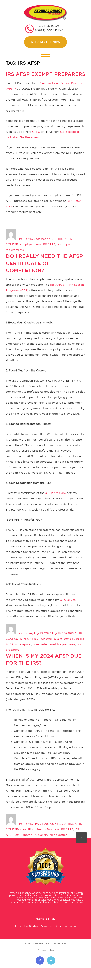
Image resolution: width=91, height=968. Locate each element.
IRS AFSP (48, 244)
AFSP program (55, 493)
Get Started (31, 925)
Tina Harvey (25, 239)
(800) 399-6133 (49, 30)
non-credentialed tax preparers (54, 644)
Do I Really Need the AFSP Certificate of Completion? (44, 263)
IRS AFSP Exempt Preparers (45, 74)
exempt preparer (29, 244)
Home (17, 925)
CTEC (36, 131)
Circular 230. (68, 600)
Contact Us (70, 925)
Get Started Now (45, 42)
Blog (58, 925)
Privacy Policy (45, 949)
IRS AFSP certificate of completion (55, 638)
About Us (46, 925)
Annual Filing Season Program (38, 829)
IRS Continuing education (50, 835)
